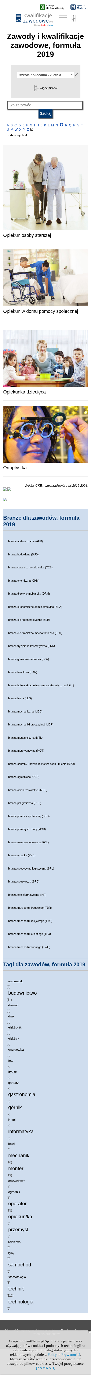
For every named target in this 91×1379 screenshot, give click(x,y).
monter (15, 1168)
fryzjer (12, 1071)
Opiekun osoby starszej (27, 235)
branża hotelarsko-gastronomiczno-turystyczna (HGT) (41, 685)
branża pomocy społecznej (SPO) (29, 816)
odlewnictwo (16, 1181)
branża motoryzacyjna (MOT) (26, 750)
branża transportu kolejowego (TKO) (30, 921)
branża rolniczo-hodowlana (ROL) (28, 842)
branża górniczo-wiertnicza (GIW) (28, 659)
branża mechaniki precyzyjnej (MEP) (30, 724)
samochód (19, 1264)
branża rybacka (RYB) (21, 855)
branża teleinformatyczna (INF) (27, 894)
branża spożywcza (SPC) (23, 881)
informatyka (21, 1131)
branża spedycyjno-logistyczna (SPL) (31, 868)
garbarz (13, 1082)
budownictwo (22, 993)
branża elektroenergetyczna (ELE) (29, 619)
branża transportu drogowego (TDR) (30, 907)
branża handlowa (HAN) (22, 672)
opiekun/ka (20, 1216)
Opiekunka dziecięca (24, 392)
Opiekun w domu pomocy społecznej (40, 311)
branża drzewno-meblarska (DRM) (29, 593)
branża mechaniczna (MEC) (25, 711)
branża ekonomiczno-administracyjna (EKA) (35, 606)
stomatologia (17, 1277)
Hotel (11, 1120)
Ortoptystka (15, 467)
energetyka (16, 1049)
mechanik (18, 1155)
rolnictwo (14, 1242)
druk (11, 1016)
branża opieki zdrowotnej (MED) (27, 790)
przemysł (18, 1229)
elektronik (15, 1027)
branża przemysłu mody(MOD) (27, 829)
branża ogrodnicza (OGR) (23, 776)
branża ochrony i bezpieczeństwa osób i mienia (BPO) (41, 763)
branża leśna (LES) (20, 698)
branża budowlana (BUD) (23, 554)
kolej (11, 1144)
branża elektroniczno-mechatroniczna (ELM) (35, 633)
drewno (13, 1005)
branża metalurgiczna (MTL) (25, 737)
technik (16, 1289)
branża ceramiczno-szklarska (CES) (30, 567)
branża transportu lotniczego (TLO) (29, 934)
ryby (11, 1253)
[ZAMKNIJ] (45, 1368)
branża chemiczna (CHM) (23, 580)
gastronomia (21, 1094)
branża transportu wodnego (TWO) (29, 947)
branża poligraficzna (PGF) (24, 803)
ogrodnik (14, 1192)
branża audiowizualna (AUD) (25, 541)
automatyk (15, 981)
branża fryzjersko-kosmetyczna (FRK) (31, 646)
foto (10, 1060)
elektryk (13, 1038)
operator (17, 1203)
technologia (20, 1302)
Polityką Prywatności (64, 1354)
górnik (15, 1107)
